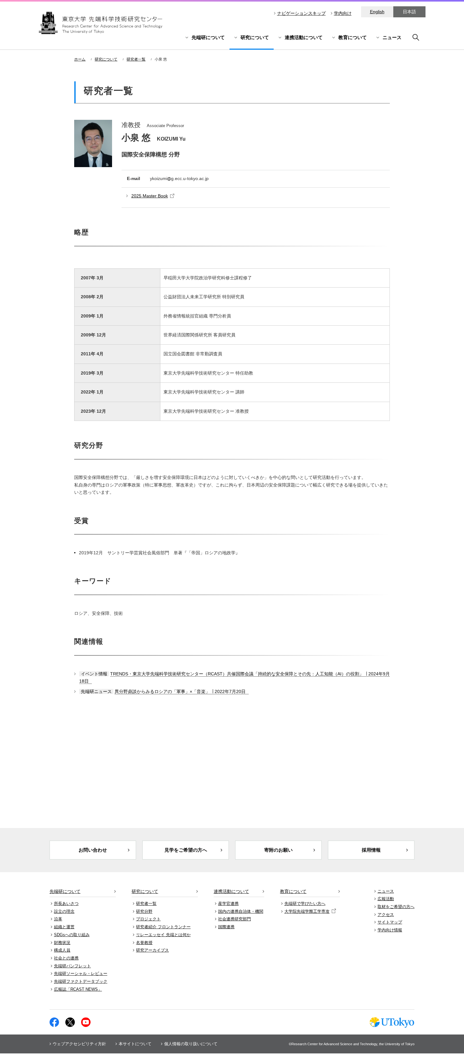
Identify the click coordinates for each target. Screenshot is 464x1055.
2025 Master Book (149, 195)
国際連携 (226, 926)
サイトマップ (390, 922)
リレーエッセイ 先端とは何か (163, 934)
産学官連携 (228, 903)
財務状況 (62, 942)
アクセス (386, 914)
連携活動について (304, 37)
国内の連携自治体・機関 (240, 911)
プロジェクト (148, 919)
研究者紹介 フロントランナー (163, 926)
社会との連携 (66, 958)
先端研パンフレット (72, 966)
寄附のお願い (278, 850)
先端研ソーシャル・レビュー (80, 973)
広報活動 (386, 898)
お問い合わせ (93, 850)
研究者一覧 (136, 59)
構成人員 (62, 950)
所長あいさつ (66, 903)
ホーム (80, 59)
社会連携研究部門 (234, 919)
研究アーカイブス (152, 950)
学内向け (343, 13)
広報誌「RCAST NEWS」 (78, 989)
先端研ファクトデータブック (80, 981)
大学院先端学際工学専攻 (307, 911)
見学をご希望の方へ (185, 850)
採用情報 (371, 850)
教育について (352, 37)
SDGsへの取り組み (72, 934)
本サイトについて (135, 1043)
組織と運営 (64, 926)
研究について (255, 37)
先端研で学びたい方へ (304, 903)
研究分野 (144, 911)
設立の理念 (64, 911)
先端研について (208, 37)
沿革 (58, 919)
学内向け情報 (390, 930)
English (377, 11)
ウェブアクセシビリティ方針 (79, 1043)
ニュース (392, 37)
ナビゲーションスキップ (301, 13)
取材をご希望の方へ (396, 906)
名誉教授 (144, 942)
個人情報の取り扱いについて (190, 1043)
